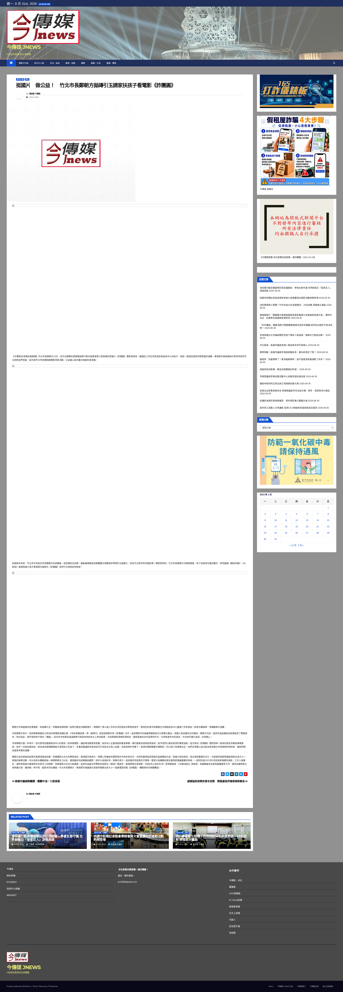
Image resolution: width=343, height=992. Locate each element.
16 (265, 526)
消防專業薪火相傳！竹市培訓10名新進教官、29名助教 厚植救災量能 (211, 837)
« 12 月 (293, 545)
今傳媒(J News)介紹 (285, 986)
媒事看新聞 (234, 906)
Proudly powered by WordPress (19, 986)
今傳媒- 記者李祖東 (36, 844)
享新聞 (232, 933)
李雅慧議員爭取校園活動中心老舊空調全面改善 (282, 376)
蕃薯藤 (232, 887)
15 (328, 520)
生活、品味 (55, 63)
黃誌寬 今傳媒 (34, 93)
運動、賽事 (111, 63)
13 (307, 520)
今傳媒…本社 (235, 880)
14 (317, 520)
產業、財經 (70, 63)
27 (307, 533)
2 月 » (301, 545)
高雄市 (23, 832)
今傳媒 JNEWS (24, 47)
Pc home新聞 (235, 900)
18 (286, 526)
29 (328, 533)
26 (296, 533)
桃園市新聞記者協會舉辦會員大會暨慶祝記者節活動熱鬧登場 (129, 837)
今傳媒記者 (314, 986)
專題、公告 (96, 63)
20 (307, 526)
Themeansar (53, 986)
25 (286, 533)
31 (275, 539)
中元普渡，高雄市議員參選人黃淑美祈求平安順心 (283, 345)
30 (265, 539)
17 (275, 526)
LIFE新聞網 (234, 893)
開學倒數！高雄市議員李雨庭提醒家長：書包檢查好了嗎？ (288, 352)
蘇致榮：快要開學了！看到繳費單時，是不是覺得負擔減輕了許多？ (292, 359)
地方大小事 (39, 63)
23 (265, 533)
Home (271, 986)
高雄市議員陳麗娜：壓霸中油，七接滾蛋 (37, 781)
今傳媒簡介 (301, 986)
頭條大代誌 (24, 63)
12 (296, 520)
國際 (83, 63)
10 (275, 520)
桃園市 (105, 832)
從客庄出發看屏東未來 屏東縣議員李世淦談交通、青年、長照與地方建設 (295, 391)
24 (275, 533)
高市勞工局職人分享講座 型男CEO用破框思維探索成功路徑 (288, 408)
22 (328, 526)
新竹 (27, 79)
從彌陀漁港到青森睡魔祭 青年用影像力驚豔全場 (283, 401)
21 (317, 526)
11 (286, 520)
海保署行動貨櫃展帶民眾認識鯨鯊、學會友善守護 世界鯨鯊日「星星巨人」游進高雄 (47, 837)
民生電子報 (234, 926)
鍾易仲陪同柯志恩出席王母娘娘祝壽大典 (279, 383)
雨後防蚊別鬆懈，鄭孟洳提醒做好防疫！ (279, 369)
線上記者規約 (328, 986)
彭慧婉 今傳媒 (116, 844)
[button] (334, 63)
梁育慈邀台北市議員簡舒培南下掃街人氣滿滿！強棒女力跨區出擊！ (292, 335)
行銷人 (232, 920)
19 (296, 526)
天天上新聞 (234, 913)
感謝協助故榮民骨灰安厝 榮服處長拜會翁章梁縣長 (216, 781)
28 (317, 533)
